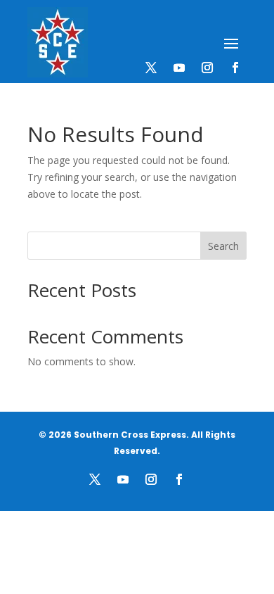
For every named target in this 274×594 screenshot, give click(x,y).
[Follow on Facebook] (235, 67)
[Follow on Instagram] (207, 67)
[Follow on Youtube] (179, 67)
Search (223, 246)
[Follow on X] (151, 67)
